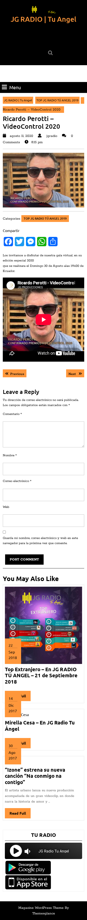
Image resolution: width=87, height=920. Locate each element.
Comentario (12, 414)
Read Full (20, 814)
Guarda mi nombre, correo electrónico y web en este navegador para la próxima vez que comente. (40, 541)
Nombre (10, 455)
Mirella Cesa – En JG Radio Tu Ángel (40, 725)
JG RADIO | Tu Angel (43, 18)
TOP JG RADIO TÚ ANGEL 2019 (57, 100)
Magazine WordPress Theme (41, 908)
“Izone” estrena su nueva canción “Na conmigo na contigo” (35, 776)
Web (6, 507)
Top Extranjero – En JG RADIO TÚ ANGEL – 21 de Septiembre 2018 (41, 675)
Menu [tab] (15, 87)
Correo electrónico (17, 481)
